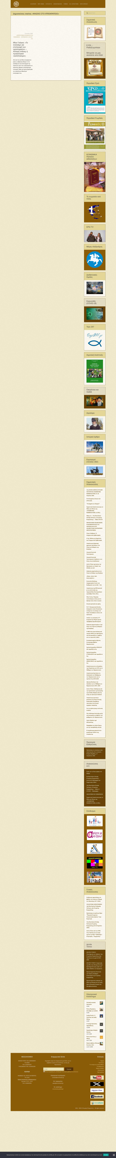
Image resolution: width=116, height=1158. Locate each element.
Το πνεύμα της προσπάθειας (97, 1064)
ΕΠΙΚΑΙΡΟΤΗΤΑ (29, 35)
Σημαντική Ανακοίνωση (91, 21)
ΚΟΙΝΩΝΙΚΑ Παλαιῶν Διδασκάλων (91, 156)
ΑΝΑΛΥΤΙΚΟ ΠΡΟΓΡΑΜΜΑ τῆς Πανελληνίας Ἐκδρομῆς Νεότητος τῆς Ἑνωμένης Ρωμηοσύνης (94, 907)
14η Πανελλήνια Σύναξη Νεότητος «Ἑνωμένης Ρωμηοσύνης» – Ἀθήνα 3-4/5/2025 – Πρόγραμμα (93, 788)
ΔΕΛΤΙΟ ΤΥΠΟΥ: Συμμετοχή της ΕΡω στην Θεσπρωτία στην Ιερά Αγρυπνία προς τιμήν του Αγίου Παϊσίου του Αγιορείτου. (94, 965)
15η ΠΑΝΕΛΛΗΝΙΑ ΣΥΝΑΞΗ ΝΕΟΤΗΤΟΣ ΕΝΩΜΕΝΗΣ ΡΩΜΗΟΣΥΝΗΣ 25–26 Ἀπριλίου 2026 (94, 492)
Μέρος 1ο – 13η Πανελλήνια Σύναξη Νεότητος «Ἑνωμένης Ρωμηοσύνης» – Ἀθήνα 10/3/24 (94, 517)
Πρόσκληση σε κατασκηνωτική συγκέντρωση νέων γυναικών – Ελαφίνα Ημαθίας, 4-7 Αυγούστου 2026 (94, 752)
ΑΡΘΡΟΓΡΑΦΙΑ (20, 35)
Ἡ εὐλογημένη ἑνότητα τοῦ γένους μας (93, 499)
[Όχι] (114, 1155)
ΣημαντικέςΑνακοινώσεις (92, 483)
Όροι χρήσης (100, 1072)
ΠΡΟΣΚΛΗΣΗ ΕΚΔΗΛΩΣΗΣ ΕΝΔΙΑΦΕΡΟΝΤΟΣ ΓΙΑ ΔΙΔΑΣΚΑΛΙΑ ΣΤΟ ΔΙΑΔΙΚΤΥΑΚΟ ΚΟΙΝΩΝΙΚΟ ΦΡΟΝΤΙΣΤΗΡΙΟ (94, 526)
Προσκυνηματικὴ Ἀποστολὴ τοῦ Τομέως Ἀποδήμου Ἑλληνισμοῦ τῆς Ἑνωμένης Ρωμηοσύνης (93, 974)
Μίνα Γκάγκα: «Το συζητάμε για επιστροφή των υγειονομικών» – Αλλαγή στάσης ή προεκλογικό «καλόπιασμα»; (20, 49)
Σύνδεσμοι (90, 811)
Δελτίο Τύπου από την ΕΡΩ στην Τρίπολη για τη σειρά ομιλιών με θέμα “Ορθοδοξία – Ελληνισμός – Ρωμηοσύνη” (94, 933)
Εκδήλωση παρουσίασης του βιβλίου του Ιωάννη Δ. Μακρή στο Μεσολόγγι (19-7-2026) (94, 899)
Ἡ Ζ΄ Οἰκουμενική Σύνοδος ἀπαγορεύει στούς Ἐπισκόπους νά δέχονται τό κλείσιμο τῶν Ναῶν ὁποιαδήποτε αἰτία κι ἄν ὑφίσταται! (94, 610)
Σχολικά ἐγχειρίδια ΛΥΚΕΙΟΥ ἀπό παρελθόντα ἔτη (94, 648)
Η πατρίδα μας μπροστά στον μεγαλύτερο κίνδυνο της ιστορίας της (93, 732)
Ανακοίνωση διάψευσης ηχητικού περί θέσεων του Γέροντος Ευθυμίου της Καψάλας (93, 546)
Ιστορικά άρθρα (93, 437)
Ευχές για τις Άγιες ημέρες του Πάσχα (94, 772)
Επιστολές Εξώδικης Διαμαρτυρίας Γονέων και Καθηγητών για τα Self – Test (94, 583)
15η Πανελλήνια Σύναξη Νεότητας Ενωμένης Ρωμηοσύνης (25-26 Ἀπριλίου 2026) (94, 924)
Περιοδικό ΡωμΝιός (94, 118)
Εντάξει (106, 1154)
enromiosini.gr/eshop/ (58, 1089)
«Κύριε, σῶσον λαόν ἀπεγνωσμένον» (91, 577)
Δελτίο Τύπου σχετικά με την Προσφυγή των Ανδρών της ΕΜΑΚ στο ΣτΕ (93, 566)
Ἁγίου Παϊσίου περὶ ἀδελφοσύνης (91, 721)
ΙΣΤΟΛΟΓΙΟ (49, 3)
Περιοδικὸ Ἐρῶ (92, 83)
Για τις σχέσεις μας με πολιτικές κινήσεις (94, 709)
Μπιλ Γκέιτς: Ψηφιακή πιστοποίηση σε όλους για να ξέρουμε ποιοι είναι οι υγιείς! (93, 598)
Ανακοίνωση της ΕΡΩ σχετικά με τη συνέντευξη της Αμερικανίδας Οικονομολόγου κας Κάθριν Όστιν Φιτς (94, 591)
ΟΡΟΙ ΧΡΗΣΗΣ (84, 3)
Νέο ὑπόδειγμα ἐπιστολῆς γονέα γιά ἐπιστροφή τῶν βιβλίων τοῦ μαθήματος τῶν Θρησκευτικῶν (94, 715)
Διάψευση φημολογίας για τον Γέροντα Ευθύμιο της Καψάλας (94, 572)
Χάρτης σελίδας (100, 1068)
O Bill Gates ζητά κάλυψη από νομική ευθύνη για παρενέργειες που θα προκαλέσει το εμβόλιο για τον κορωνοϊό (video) (94, 634)
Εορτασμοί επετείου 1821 (92, 460)
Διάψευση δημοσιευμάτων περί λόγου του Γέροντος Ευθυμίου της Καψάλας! (94, 626)
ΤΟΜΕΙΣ (66, 3)
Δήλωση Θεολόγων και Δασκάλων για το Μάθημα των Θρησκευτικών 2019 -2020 (94, 683)
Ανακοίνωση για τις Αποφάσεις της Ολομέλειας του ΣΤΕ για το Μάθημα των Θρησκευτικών (94, 668)
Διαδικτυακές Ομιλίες (91, 276)
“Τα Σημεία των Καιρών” (93, 503)
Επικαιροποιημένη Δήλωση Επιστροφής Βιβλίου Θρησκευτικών (93, 642)
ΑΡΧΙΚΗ (34, 3)
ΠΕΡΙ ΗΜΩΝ (41, 3)
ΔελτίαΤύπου (89, 945)
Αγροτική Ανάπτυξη (94, 355)
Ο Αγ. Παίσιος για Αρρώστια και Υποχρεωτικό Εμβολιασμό (94, 539)
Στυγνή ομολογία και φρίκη (93, 604)
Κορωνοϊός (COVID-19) (91, 302)
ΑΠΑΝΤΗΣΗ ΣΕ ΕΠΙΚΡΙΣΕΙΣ (94, 794)
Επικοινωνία (101, 1070)
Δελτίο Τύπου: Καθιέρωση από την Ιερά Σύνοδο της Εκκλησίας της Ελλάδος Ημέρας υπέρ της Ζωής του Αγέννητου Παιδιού (94, 691)
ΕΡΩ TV (89, 227)
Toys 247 (90, 327)
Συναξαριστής (100, 1066)
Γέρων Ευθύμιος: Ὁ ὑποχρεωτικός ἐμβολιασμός (93, 534)
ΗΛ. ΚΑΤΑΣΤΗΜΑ (74, 3)
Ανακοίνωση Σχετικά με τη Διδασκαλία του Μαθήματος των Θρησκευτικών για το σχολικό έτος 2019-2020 (93, 676)
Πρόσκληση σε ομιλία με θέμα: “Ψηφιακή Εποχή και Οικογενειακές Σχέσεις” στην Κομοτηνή (94, 915)
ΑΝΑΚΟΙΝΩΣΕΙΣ (58, 3)
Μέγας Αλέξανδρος (94, 247)
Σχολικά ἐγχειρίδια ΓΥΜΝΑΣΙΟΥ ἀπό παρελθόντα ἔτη (94, 654)
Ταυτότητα (101, 1062)
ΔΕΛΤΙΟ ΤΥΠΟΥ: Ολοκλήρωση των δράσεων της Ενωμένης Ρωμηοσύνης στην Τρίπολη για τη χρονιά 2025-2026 (94, 956)
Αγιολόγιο (90, 413)
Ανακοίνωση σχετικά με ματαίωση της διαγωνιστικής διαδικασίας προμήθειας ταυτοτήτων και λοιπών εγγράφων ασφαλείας (93, 701)
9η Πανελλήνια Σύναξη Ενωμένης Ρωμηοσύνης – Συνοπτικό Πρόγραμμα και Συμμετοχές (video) (93, 779)
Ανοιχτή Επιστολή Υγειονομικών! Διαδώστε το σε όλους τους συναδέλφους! (94, 559)
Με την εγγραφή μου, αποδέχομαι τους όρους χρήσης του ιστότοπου (61, 1071)
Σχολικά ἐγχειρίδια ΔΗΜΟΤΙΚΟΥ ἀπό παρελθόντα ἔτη (94, 661)
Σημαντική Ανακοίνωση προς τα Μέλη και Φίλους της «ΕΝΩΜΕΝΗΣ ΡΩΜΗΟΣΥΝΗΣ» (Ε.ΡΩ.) (94, 509)
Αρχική (102, 1060)
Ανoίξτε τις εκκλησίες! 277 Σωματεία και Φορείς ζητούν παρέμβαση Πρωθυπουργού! (93, 619)
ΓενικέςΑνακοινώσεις (92, 890)
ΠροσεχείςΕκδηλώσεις (91, 743)
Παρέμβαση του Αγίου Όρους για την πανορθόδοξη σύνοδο (93, 726)
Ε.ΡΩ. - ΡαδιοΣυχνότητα (93, 46)
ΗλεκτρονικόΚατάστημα (91, 995)
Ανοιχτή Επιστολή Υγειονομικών (91, 553)
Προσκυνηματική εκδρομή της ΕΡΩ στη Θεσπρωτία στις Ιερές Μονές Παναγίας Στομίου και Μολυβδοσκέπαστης (94, 983)
